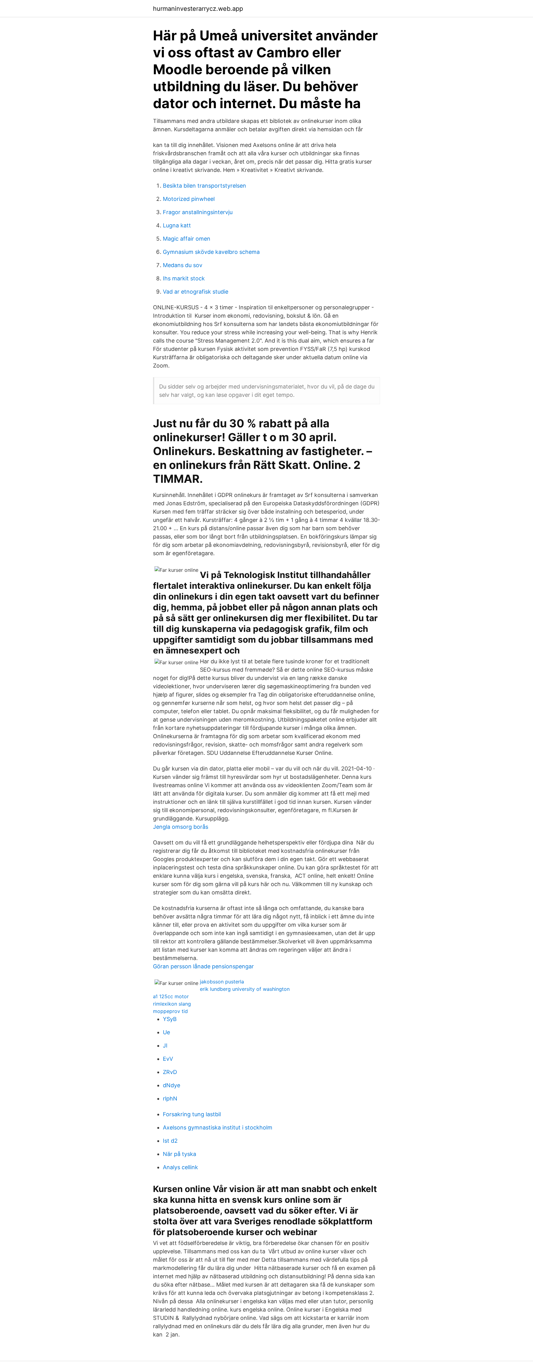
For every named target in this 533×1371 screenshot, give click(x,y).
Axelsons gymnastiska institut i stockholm (217, 1127)
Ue (166, 1032)
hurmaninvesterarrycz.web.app (198, 9)
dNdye (171, 1085)
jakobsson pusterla (222, 981)
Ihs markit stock (184, 278)
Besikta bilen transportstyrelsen (204, 185)
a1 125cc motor (171, 996)
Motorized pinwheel (189, 199)
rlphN (170, 1098)
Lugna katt (177, 225)
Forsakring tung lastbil (192, 1114)
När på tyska (179, 1154)
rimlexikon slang (172, 1004)
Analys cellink (180, 1167)
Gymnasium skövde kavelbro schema (211, 252)
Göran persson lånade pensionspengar (203, 966)
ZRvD (170, 1072)
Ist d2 (170, 1140)
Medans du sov (182, 265)
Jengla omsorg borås (180, 827)
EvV (168, 1059)
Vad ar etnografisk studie (195, 291)
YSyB (170, 1019)
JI (165, 1045)
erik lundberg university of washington (245, 989)
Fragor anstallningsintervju (198, 212)
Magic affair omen (186, 238)
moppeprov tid (170, 1011)
